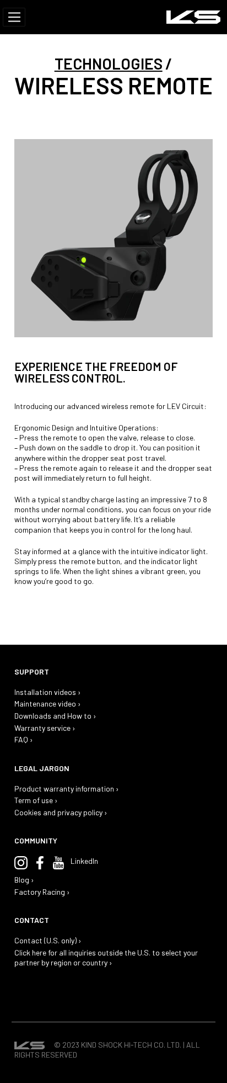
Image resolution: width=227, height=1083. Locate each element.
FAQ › (23, 739)
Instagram (21, 862)
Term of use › (36, 800)
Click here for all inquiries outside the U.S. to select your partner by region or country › (106, 957)
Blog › (24, 879)
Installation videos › (47, 692)
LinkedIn (84, 861)
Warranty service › (44, 727)
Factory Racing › (42, 891)
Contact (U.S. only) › (48, 940)
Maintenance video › (47, 703)
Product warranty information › (66, 788)
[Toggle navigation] (14, 17)
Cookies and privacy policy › (60, 812)
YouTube (58, 862)
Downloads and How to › (55, 715)
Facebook (39, 862)
